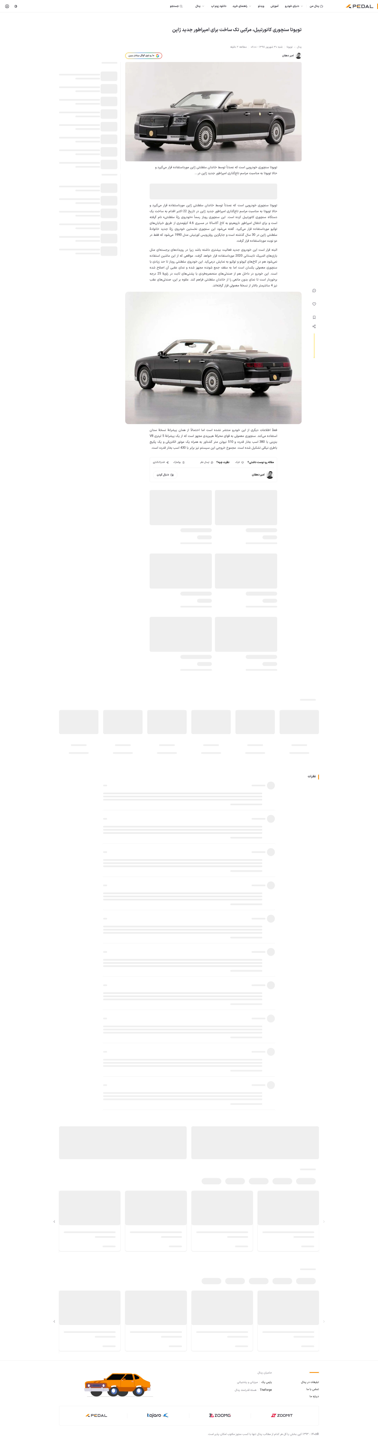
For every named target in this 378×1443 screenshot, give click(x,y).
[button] (122, 1384)
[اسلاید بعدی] (54, 1222)
